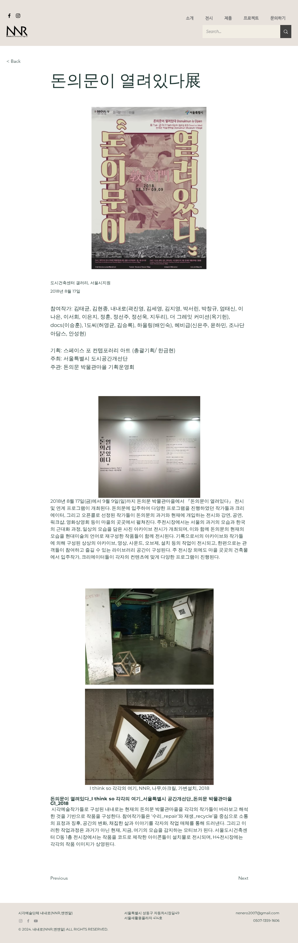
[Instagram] (18, 16)
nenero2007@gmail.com (257, 913)
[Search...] (285, 31)
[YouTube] (35, 921)
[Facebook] (9, 16)
